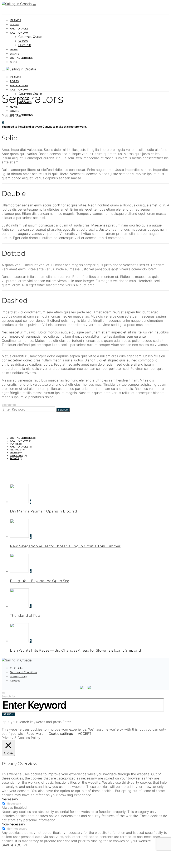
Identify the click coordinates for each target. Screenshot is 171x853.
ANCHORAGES (19, 28)
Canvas (47, 126)
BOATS (14, 53)
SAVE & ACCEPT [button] (15, 845)
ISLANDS (15, 20)
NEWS (14, 49)
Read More (34, 733)
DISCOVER (16, 455)
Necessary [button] (10, 799)
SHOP (13, 62)
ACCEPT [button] (84, 733)
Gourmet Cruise (30, 37)
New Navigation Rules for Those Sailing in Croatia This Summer (65, 546)
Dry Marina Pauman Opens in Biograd (43, 511)
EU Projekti (16, 668)
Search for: (9, 404)
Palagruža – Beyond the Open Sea (39, 581)
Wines (23, 41)
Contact (15, 680)
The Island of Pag (25, 616)
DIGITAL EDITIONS (21, 57)
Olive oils (24, 45)
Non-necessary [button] (13, 824)
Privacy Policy (18, 676)
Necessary (14, 803)
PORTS (14, 24)
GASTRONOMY (19, 32)
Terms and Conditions (23, 672)
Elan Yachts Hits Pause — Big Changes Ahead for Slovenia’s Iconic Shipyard (75, 650)
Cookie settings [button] (61, 733)
